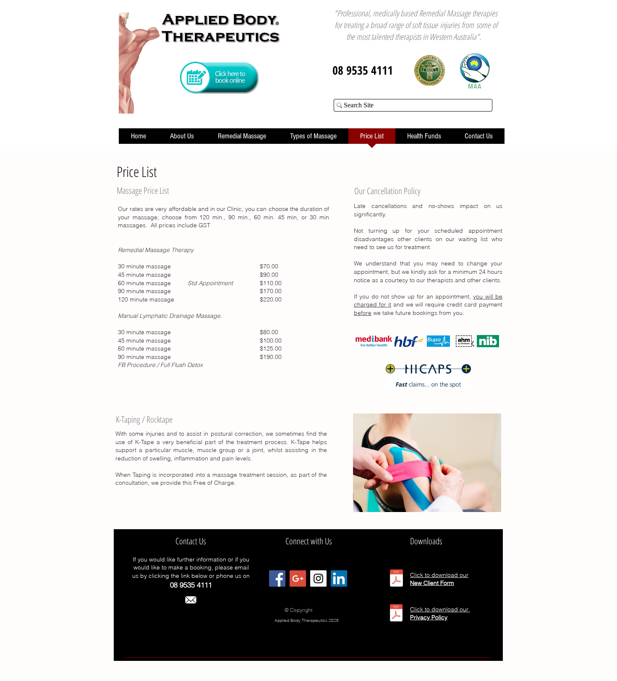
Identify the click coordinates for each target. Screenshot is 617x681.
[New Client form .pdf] (396, 579)
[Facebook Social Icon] (277, 578)
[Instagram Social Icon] (318, 578)
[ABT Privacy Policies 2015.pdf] (396, 614)
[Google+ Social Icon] (298, 578)
